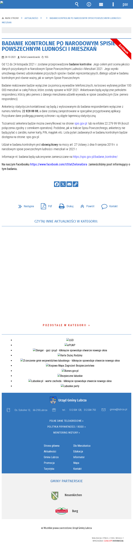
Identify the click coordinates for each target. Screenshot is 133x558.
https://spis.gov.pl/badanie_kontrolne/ (95, 156)
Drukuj (64, 205)
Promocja (49, 463)
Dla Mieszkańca (81, 445)
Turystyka (49, 468)
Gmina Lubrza (51, 457)
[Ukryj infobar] (128, 30)
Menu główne (101, 4)
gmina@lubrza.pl (118, 409)
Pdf (45, 205)
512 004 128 (75, 409)
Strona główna (51, 445)
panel (125, 4)
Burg (75, 511)
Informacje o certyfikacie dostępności (22, 538)
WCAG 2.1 (75, 538)
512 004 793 (90, 409)
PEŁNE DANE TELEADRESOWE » (66, 420)
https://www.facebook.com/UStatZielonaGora (59, 164)
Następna (25, 205)
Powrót (86, 205)
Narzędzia (88, 4)
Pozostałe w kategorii (65, 325)
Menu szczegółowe (113, 4)
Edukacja (78, 451)
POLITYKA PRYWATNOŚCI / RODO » (66, 426)
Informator (79, 457)
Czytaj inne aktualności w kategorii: (66, 221)
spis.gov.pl (80, 123)
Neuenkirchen (73, 495)
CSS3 (64, 538)
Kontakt (108, 205)
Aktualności (50, 451)
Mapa (76, 463)
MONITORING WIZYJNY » (66, 432)
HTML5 (59, 538)
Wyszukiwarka (76, 4)
